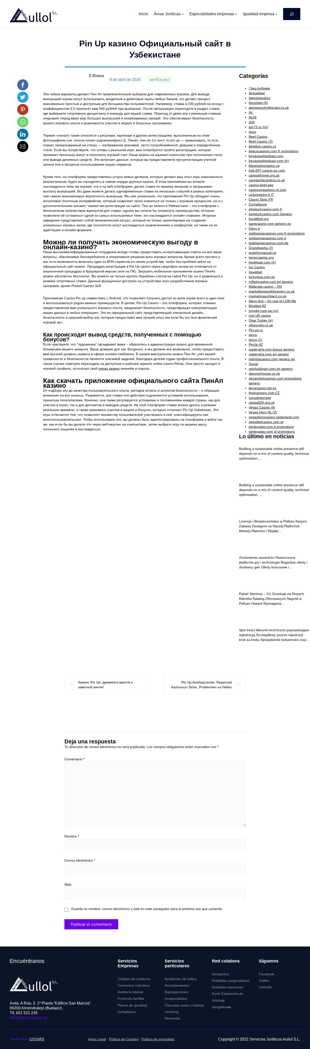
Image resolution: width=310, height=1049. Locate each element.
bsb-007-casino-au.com (267, 170)
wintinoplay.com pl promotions (272, 431)
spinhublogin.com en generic (271, 369)
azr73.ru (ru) (159, 79)
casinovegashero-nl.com (267, 190)
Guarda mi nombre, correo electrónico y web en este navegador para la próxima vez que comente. (147, 909)
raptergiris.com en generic (269, 354)
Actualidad (257, 93)
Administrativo (259, 98)
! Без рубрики (259, 88)
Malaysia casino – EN (265, 286)
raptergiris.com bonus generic (271, 349)
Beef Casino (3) (261, 141)
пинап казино (109, 368)
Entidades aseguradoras (230, 981)
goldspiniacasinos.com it (267, 238)
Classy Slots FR (261, 199)
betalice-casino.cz (262, 146)
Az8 (252, 122)
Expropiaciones (176, 992)
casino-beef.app (261, 185)
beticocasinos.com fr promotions (273, 151)
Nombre (71, 836)
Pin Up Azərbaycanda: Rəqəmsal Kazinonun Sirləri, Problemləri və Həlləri (201, 684)
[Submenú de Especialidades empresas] (236, 14)
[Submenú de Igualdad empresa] (276, 14)
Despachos (220, 974)
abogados (221, 1007)
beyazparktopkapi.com (266, 156)
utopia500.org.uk (262, 402)
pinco (253, 335)
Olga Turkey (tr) (261, 320)
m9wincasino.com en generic (271, 282)
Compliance (258, 204)
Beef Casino (258, 137)
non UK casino (260, 315)
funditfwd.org (259, 219)
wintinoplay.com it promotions (271, 427)
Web (67, 885)
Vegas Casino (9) (262, 407)
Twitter (264, 981)
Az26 (252, 117)
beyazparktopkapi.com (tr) (269, 161)
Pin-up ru (256, 330)
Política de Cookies (123, 1039)
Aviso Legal (97, 1039)
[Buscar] (291, 14)
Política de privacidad (157, 1039)
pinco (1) (255, 340)
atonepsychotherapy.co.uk (269, 108)
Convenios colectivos (134, 985)
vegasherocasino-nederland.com (274, 417)
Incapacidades (176, 998)
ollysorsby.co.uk (261, 325)
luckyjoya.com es (262, 277)
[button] (22, 84)
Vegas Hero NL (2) (263, 412)
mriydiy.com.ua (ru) (263, 311)
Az (251, 112)
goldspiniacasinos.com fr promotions (277, 233)
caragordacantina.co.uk (267, 180)
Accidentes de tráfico (181, 979)
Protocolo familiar (131, 998)
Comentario (74, 759)
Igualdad (255, 272)
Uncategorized (260, 398)
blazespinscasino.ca (264, 166)
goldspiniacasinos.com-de (268, 243)
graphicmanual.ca (262, 253)
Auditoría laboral (130, 992)
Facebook (266, 974)
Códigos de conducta (134, 979)
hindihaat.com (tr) (262, 262)
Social (253, 364)
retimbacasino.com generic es (272, 359)
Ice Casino (257, 267)
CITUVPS (37, 1039)
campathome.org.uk (264, 175)
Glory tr (254, 228)
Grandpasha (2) (261, 248)
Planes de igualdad (132, 1005)
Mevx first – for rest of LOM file (272, 301)
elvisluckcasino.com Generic (270, 214)
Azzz (252, 132)
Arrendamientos (177, 985)
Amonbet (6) (258, 103)
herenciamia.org (261, 257)
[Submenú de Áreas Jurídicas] (182, 14)
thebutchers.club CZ (264, 393)
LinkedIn (265, 987)
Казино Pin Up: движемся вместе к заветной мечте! (105, 684)
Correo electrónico (79, 860)
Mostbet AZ (257, 306)
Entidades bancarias (227, 987)
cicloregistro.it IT (261, 195)
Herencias (172, 1018)
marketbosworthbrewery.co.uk (272, 291)
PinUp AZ (256, 344)
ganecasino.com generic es (270, 224)
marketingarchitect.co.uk (267, 296)
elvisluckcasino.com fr (265, 209)
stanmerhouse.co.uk (264, 373)
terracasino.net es (262, 388)
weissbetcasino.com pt (266, 422)
